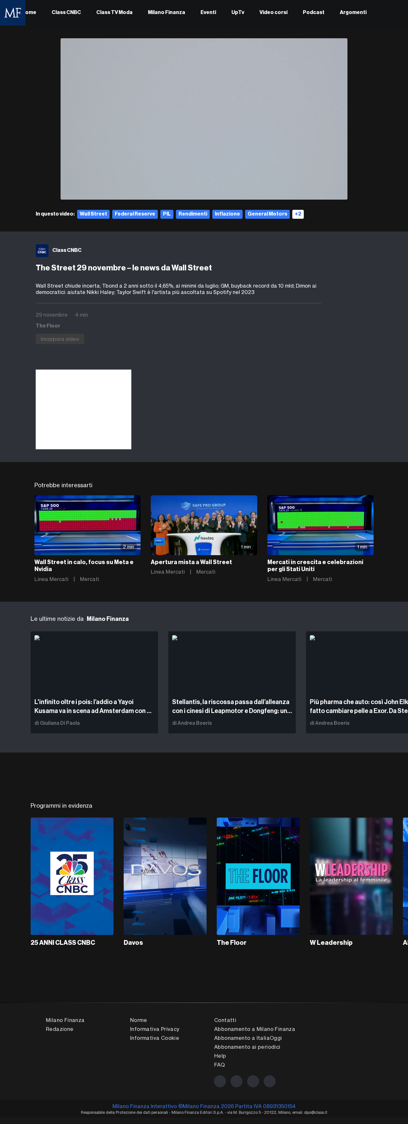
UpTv (237, 12)
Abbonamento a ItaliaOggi (248, 1038)
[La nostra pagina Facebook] (220, 1081)
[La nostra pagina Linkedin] (253, 1081)
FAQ (219, 1065)
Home (29, 12)
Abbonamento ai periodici (247, 1047)
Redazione (60, 1029)
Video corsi (273, 12)
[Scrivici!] (269, 1081)
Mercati (89, 579)
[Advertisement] (83, 409)
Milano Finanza (166, 12)
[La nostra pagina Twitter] (236, 1081)
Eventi (208, 12)
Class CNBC (66, 12)
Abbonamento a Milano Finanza (254, 1029)
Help (220, 1056)
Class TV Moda (114, 12)
